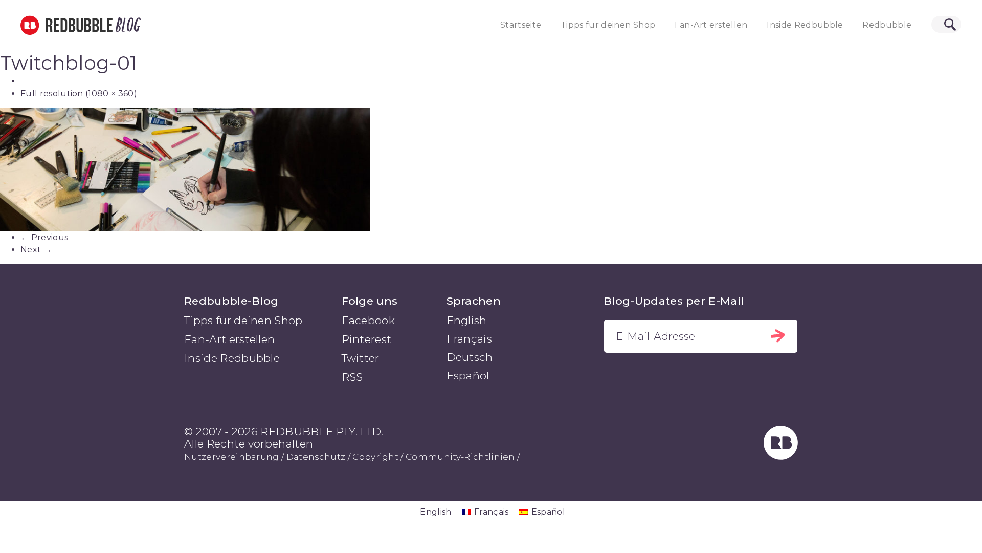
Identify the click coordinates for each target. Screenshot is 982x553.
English (467, 320)
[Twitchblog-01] (491, 169)
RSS (352, 377)
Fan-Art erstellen (711, 25)
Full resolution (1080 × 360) (78, 93)
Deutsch (470, 357)
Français (470, 338)
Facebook (368, 320)
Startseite (521, 25)
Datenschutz (316, 457)
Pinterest (367, 339)
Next (36, 249)
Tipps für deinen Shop (608, 25)
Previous (44, 237)
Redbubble (886, 25)
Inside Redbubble (805, 25)
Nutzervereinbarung (231, 457)
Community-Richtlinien (460, 457)
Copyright (375, 457)
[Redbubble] (781, 456)
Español (468, 375)
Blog (126, 25)
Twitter (361, 358)
